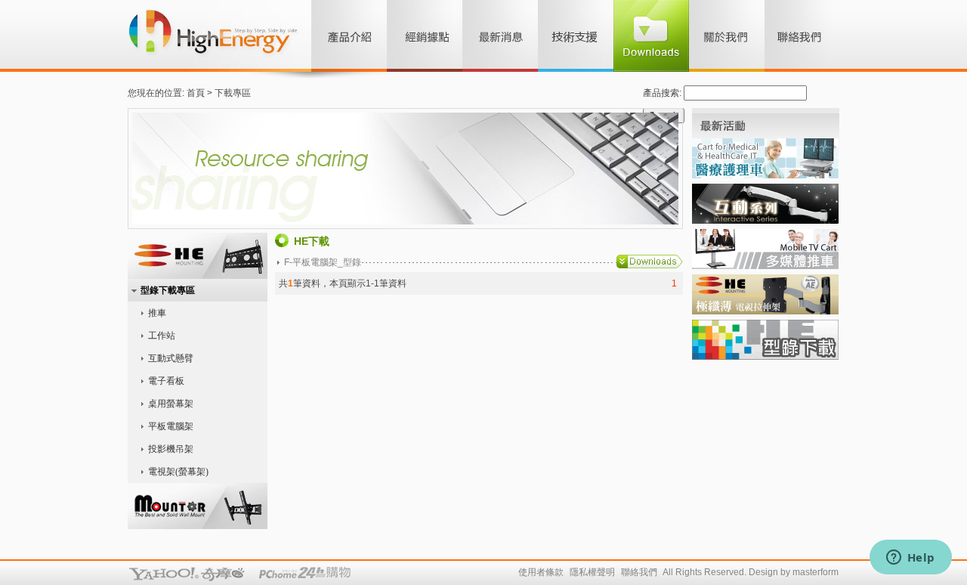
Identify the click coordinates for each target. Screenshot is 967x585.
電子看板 (166, 381)
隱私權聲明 (592, 572)
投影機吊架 (170, 449)
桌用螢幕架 (170, 403)
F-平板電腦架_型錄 (322, 262)
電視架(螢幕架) (178, 471)
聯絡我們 (639, 572)
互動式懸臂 (170, 358)
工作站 (161, 335)
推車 (157, 313)
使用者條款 (541, 572)
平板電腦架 (170, 426)
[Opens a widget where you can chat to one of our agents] (910, 558)
